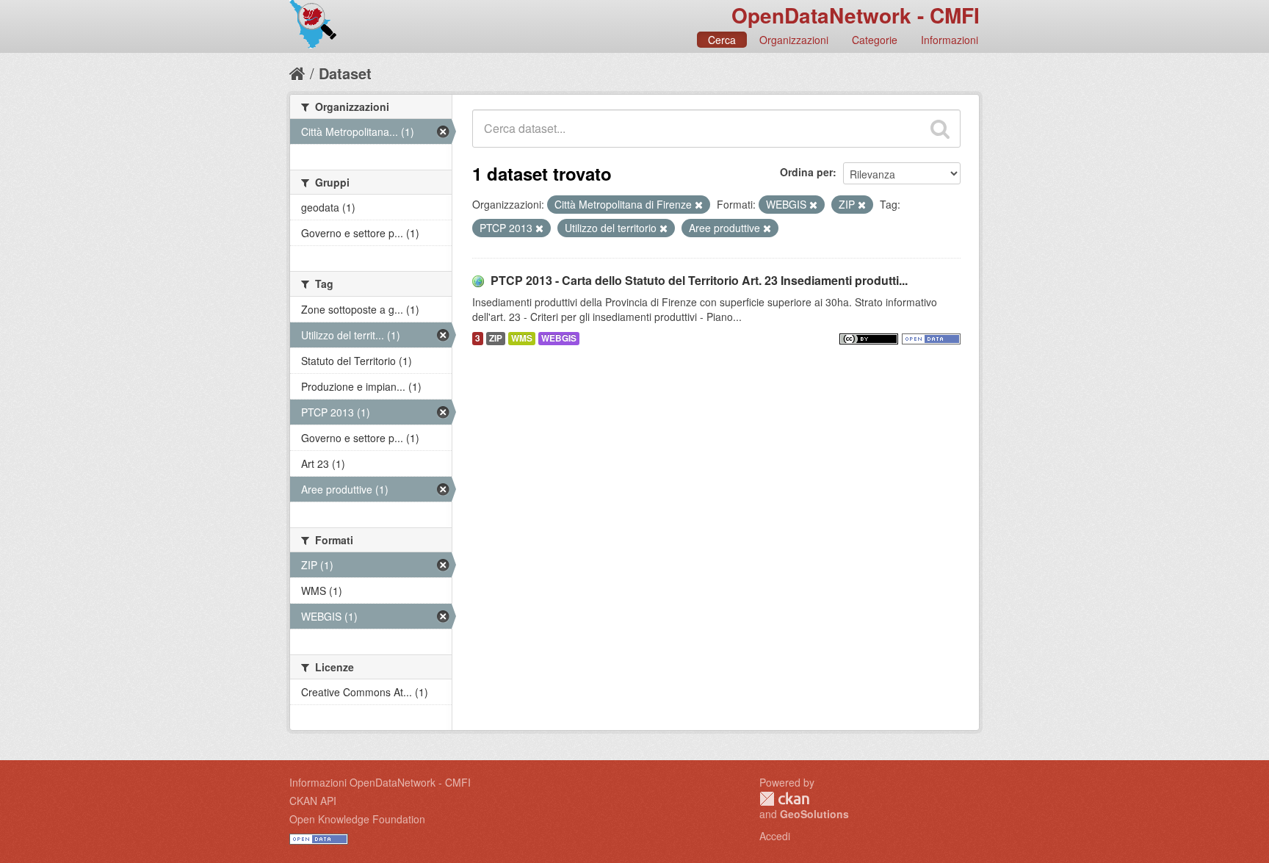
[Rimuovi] (699, 205)
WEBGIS (558, 338)
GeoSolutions (814, 813)
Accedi (774, 835)
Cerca (722, 39)
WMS (521, 338)
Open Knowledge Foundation (357, 819)
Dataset (345, 73)
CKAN (784, 798)
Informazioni (949, 39)
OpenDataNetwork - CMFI (855, 15)
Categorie (874, 39)
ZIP (495, 338)
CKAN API (312, 800)
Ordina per (806, 172)
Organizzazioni (793, 39)
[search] (940, 129)
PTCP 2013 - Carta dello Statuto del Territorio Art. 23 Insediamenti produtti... (699, 280)
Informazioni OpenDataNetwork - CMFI (380, 782)
